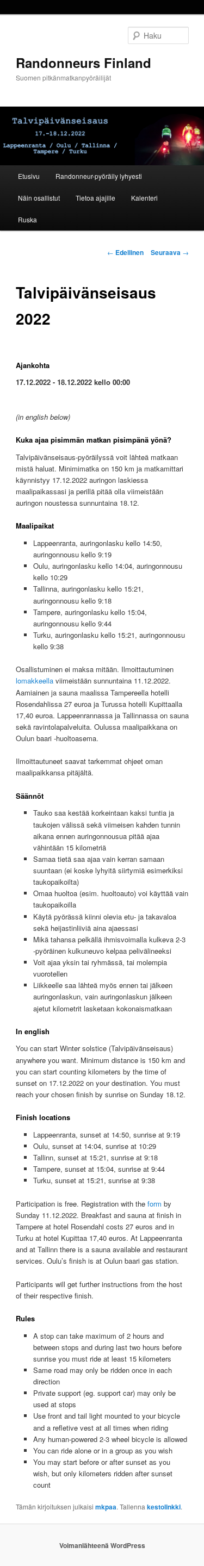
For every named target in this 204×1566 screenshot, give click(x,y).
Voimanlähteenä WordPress (102, 1545)
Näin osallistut (39, 197)
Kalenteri (144, 197)
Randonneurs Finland (83, 62)
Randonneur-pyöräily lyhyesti (98, 176)
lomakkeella (34, 680)
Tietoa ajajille (95, 197)
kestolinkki (164, 1507)
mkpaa (105, 1507)
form (154, 1203)
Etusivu (29, 176)
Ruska (27, 219)
